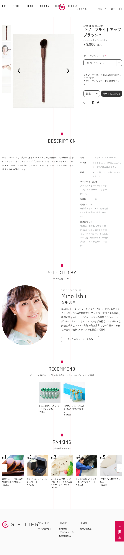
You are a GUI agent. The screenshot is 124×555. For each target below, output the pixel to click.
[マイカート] (120, 8)
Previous (19, 71)
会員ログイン (82, 9)
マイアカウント (45, 529)
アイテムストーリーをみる (80, 339)
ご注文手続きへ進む (119, 531)
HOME (4, 6)
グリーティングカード (95, 56)
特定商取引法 (65, 536)
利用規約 (63, 529)
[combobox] (97, 8)
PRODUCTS (29, 6)
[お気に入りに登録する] (84, 102)
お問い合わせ (86, 529)
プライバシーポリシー (69, 532)
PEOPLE (16, 6)
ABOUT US (44, 6)
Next (68, 71)
